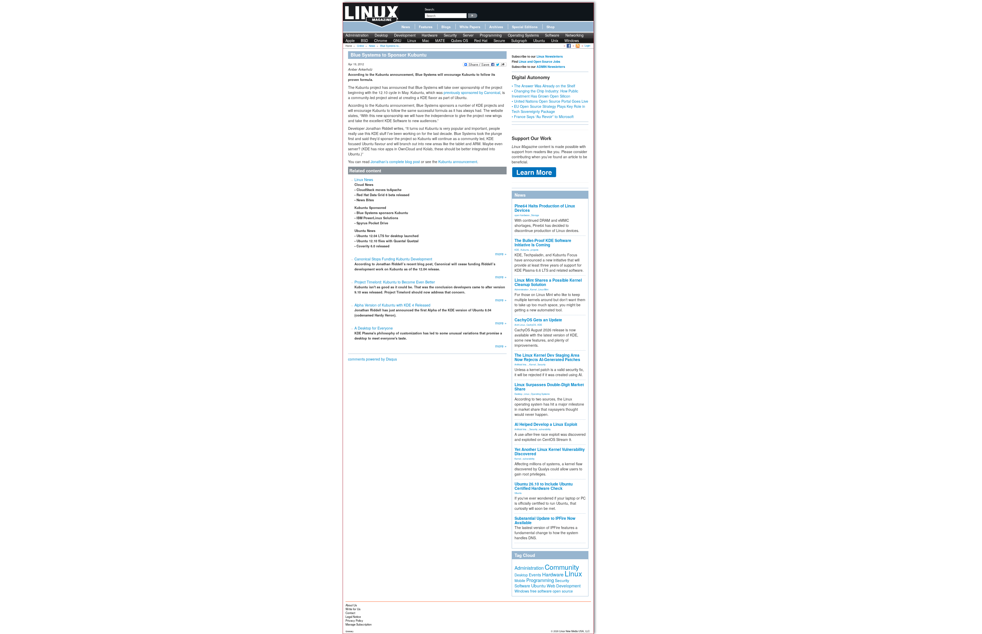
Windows (571, 40)
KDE (517, 249)
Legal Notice (353, 617)
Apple (350, 40)
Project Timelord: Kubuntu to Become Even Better (394, 281)
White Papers (470, 27)
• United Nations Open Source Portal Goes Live (550, 101)
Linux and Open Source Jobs (539, 61)
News (405, 27)
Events (535, 574)
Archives (496, 27)
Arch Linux (520, 324)
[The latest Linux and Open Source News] (577, 45)
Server (468, 35)
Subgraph (519, 40)
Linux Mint (543, 289)
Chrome (380, 40)
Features (425, 27)
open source (563, 591)
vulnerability (545, 429)
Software (552, 35)
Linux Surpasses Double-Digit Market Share (549, 387)
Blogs (446, 27)
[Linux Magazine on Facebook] (568, 45)
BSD (364, 40)
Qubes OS (459, 40)
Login (587, 45)
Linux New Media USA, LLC (574, 631)
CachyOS (531, 324)
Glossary (349, 631)
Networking (574, 35)
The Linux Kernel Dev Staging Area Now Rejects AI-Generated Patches (547, 357)
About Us (351, 605)
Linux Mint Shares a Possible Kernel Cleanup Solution (548, 282)
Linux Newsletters (550, 56)
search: (429, 9)
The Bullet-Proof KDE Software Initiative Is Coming (543, 243)
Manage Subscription (358, 624)
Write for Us (353, 609)
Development (405, 35)
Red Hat (480, 40)
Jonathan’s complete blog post (395, 161)
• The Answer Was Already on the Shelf (543, 85)
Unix (554, 40)
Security (450, 35)
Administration (357, 35)
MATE (440, 40)
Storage (535, 215)
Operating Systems (523, 35)
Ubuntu (539, 40)
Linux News (363, 179)
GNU (397, 40)
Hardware (430, 35)
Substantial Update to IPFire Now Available (545, 520)
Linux (411, 40)
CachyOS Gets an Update (538, 320)
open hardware (522, 215)
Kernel (533, 289)
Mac (425, 40)
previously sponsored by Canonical (472, 92)
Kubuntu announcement (457, 161)
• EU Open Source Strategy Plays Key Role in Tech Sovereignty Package (548, 109)
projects (534, 249)
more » (501, 253)
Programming (491, 35)
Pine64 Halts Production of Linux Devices (545, 208)
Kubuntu (525, 249)
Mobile (520, 580)
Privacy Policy (354, 620)
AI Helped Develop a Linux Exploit (546, 424)
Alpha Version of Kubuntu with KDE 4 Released (392, 305)
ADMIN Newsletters (551, 66)
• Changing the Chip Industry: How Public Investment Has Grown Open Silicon (545, 93)
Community (562, 567)
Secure (499, 40)
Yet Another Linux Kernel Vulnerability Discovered (550, 452)
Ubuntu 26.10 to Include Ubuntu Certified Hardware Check (544, 486)
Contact (350, 613)
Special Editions (525, 27)
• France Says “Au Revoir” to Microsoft (543, 116)
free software (541, 591)
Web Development (564, 586)
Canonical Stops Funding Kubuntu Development (393, 258)
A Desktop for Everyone (373, 328)
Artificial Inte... (521, 364)
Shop (550, 27)
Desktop (381, 35)
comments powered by (372, 359)
